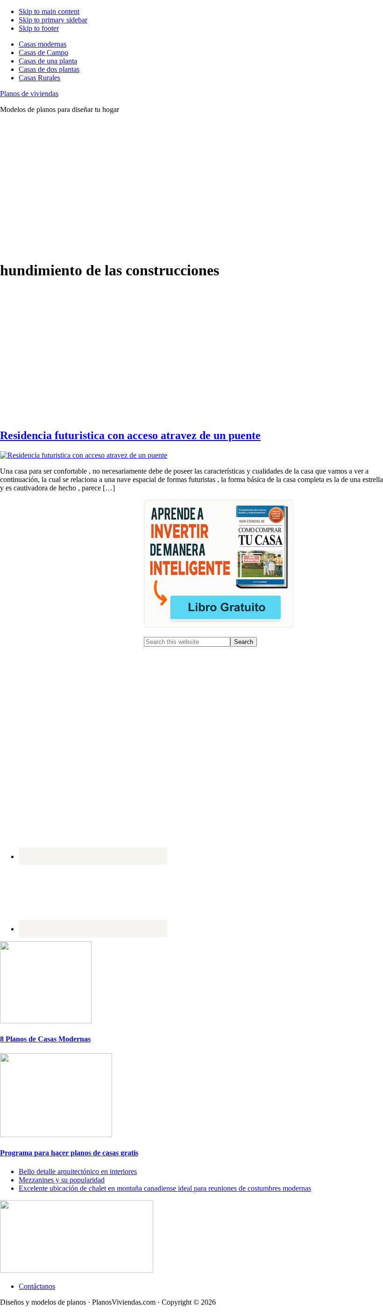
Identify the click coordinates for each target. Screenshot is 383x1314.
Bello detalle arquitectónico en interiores (78, 1171)
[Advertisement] (191, 186)
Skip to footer (39, 28)
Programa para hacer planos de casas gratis (69, 1153)
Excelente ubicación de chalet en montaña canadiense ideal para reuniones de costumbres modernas (165, 1188)
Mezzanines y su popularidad (62, 1180)
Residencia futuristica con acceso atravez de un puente (130, 435)
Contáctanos (37, 1286)
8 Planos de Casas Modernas (45, 1039)
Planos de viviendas (29, 94)
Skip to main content (49, 11)
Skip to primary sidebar (53, 20)
